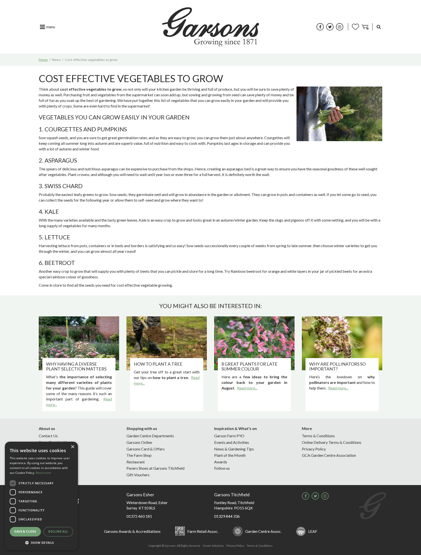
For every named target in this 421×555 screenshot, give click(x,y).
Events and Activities (231, 442)
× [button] (72, 447)
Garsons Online (139, 442)
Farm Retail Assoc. (202, 531)
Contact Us (48, 435)
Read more (43, 473)
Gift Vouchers (138, 474)
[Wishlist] (355, 26)
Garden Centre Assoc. (263, 531)
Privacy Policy (314, 449)
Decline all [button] (58, 531)
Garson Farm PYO (229, 435)
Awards (220, 461)
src (378, 26)
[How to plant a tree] (166, 343)
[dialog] (41, 496)
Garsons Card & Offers (145, 449)
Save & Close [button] (25, 531)
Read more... (247, 388)
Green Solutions (213, 545)
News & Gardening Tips (234, 449)
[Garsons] (210, 26)
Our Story (47, 449)
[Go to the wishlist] (355, 26)
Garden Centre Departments (150, 435)
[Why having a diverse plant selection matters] (79, 343)
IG (339, 26)
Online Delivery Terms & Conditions (331, 442)
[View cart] (365, 26)
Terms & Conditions (318, 435)
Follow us (222, 468)
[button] (41, 542)
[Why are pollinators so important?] (342, 343)
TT (330, 26)
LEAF (312, 531)
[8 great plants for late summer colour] (254, 343)
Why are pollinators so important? (337, 366)
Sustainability (50, 455)
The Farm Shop (139, 455)
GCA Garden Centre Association (329, 455)
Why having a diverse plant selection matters (76, 366)
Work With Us (51, 468)
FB (320, 26)
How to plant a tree (158, 364)
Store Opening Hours (56, 442)
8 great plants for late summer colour (249, 366)
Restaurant (135, 461)
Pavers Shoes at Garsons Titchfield (155, 468)
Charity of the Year (54, 461)
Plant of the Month (230, 455)
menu (50, 26)
